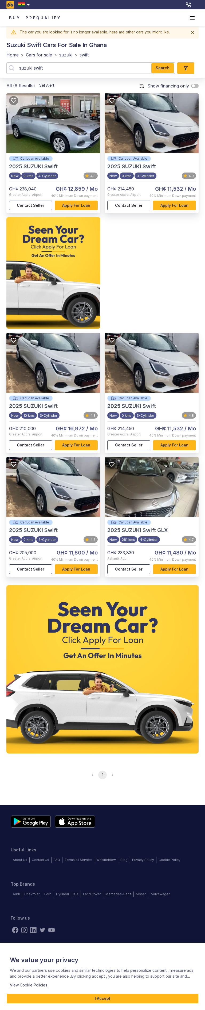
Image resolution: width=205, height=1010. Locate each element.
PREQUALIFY (43, 18)
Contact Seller (30, 205)
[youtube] (51, 930)
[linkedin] (33, 930)
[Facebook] (15, 930)
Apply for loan (76, 205)
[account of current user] (192, 18)
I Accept (102, 998)
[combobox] (25, 4)
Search (162, 68)
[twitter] (42, 930)
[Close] (192, 32)
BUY (15, 18)
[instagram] (24, 930)
